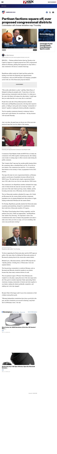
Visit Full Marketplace (32, 311)
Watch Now (51, 2)
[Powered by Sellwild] (35, 393)
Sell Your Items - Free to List (19, 312)
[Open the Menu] (2, 2)
